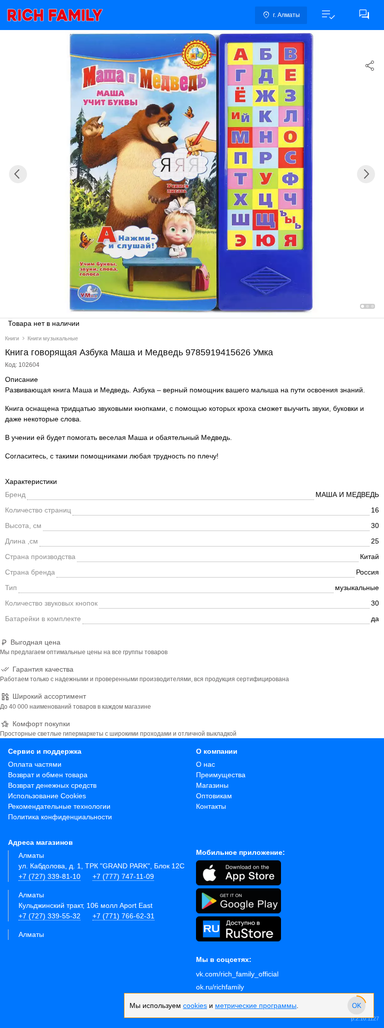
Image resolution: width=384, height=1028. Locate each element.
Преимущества (221, 775)
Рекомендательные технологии (59, 806)
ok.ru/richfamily (220, 987)
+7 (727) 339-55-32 (49, 916)
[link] (55, 15)
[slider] (356, 1005)
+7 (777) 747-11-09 (123, 876)
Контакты (211, 806)
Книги (12, 338)
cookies (195, 1005)
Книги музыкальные (53, 338)
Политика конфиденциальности (60, 817)
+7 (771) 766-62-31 (123, 916)
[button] (328, 15)
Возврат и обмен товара (48, 775)
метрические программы (255, 1005)
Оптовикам (214, 796)
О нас (205, 764)
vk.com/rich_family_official (237, 974)
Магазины (212, 785)
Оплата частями (35, 764)
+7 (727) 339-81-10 (49, 876)
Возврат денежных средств (52, 785)
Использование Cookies (47, 796)
